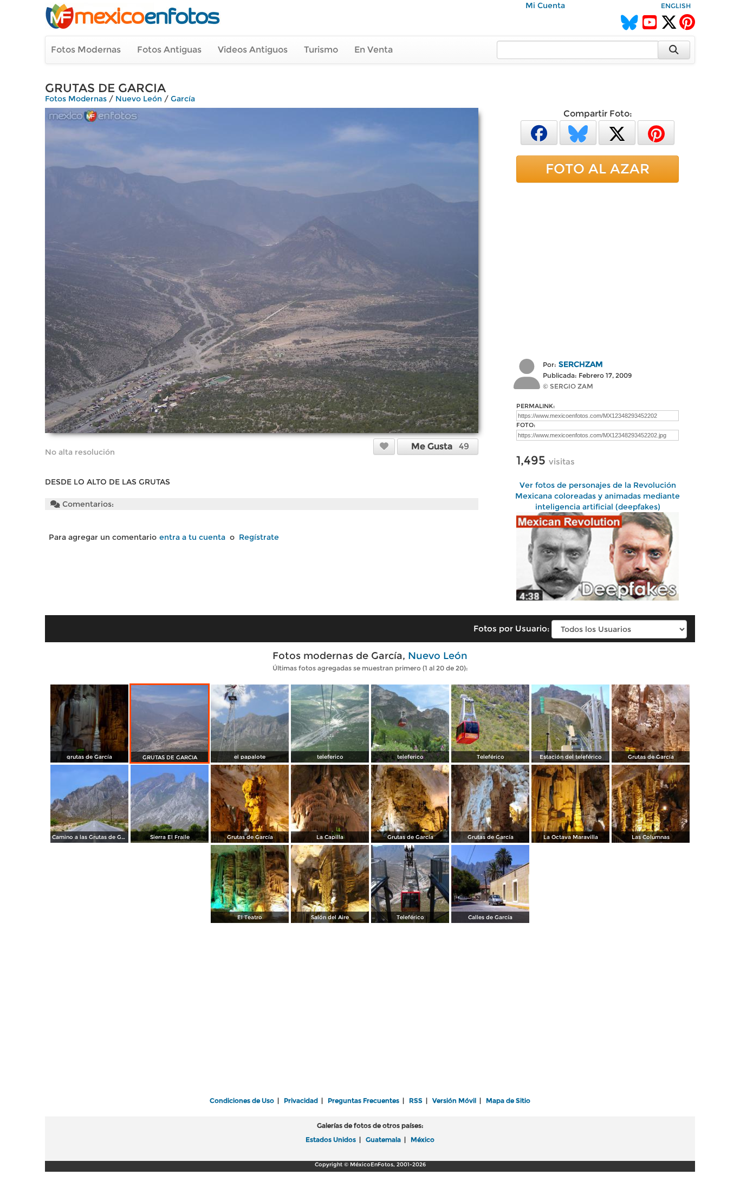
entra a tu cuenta (192, 537)
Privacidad (301, 1100)
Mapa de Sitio (508, 1100)
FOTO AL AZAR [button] (598, 168)
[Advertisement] (598, 269)
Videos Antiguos (253, 49)
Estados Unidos (331, 1139)
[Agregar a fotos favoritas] (384, 446)
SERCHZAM (581, 364)
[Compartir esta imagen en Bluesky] (578, 132)
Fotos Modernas (86, 49)
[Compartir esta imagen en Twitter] (617, 132)
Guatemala (383, 1139)
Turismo (321, 49)
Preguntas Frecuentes (363, 1100)
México (422, 1139)
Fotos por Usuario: (511, 628)
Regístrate (259, 537)
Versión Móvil (454, 1100)
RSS (416, 1100)
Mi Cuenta (545, 5)
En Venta (373, 49)
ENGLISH (676, 6)
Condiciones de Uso (242, 1100)
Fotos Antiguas (169, 49)
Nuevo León (138, 99)
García (183, 99)
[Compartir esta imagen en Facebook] (539, 132)
